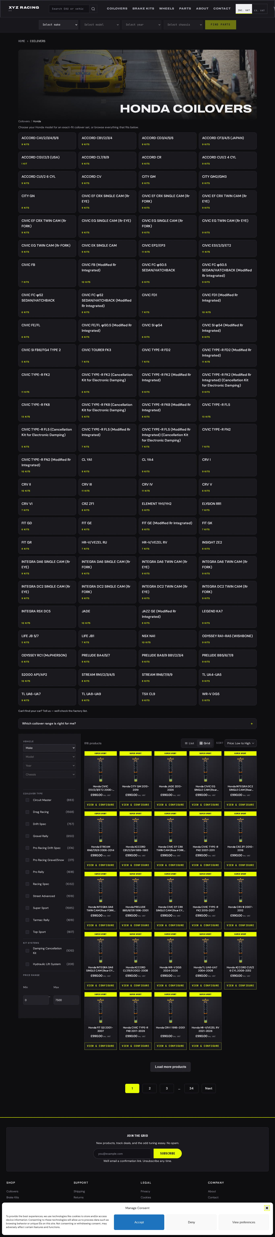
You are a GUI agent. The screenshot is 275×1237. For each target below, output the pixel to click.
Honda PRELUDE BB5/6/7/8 (136, 908)
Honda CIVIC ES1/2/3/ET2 (101, 790)
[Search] (93, 9)
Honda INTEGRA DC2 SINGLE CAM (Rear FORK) (240, 790)
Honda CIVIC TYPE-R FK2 (205, 908)
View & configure (100, 804)
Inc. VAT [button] (244, 10)
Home (21, 41)
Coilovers (24, 121)
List (191, 743)
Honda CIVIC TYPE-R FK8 (135, 1029)
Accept (139, 1222)
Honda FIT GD (100, 1029)
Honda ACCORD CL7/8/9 (135, 969)
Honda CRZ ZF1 (240, 848)
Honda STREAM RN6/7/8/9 (100, 848)
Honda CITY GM (135, 788)
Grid (207, 743)
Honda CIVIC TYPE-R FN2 (205, 848)
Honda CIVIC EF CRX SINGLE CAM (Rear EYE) (170, 910)
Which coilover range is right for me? (49, 723)
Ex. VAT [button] (259, 10)
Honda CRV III (240, 908)
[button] (267, 1208)
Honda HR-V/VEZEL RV (205, 1029)
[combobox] (69, 9)
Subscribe (167, 1153)
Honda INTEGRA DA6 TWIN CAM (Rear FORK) (101, 910)
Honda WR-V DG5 (170, 969)
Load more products (170, 1067)
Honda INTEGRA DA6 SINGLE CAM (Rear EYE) (100, 971)
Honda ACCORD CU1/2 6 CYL (240, 969)
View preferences (243, 1222)
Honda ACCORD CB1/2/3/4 (135, 848)
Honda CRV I (170, 1027)
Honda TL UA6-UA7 (205, 969)
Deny (191, 1222)
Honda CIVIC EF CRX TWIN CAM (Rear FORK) (170, 850)
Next (208, 1088)
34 (191, 1088)
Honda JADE (170, 788)
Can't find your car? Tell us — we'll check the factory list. (52, 711)
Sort (219, 743)
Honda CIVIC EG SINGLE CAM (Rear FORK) (205, 790)
